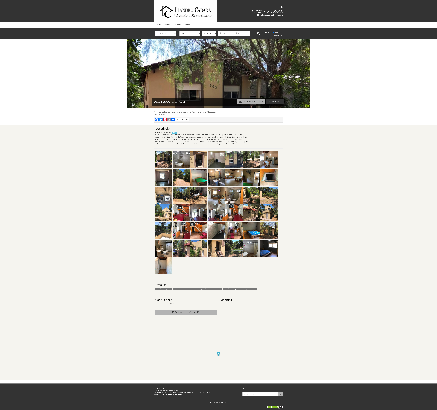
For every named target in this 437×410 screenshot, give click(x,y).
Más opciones (277, 36)
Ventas (167, 25)
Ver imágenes (275, 101)
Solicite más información (187, 312)
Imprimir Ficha (183, 119)
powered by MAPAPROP (218, 402)
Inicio (158, 25)
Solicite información (252, 101)
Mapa (269, 32)
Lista (276, 32)
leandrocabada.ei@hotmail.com (270, 15)
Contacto (187, 25)
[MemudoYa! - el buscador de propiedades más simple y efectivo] (274, 407)
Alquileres (177, 25)
